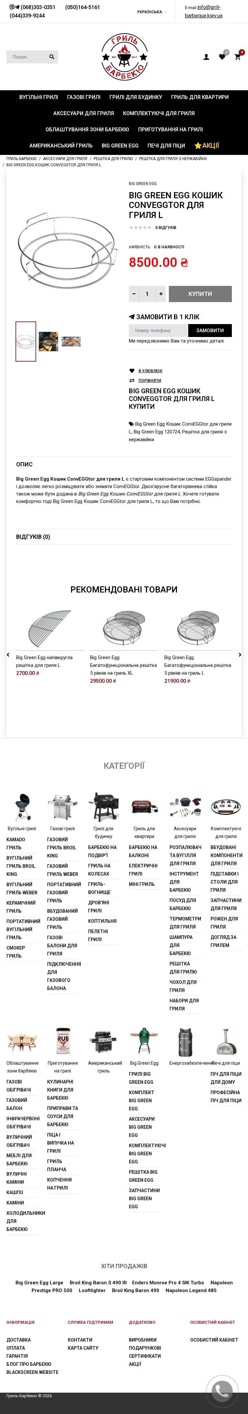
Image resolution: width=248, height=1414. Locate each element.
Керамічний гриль (21, 907)
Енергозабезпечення (192, 1063)
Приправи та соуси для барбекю (62, 1116)
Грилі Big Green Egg (141, 1078)
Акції (135, 1364)
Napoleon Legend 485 (191, 1290)
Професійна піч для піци (226, 1096)
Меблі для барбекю (19, 1159)
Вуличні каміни (16, 1178)
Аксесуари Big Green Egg (142, 1127)
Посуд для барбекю (183, 904)
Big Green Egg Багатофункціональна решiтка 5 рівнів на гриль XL (123, 665)
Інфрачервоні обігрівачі (21, 1122)
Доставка (18, 1340)
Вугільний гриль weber (21, 888)
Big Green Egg (143, 183)
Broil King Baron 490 (135, 1290)
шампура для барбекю (181, 945)
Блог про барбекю (28, 1364)
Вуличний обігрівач (19, 1141)
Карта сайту (83, 1348)
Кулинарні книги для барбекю (60, 1090)
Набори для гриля (184, 1004)
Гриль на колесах (99, 869)
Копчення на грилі (59, 1184)
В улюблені (150, 371)
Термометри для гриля (185, 923)
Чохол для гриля (183, 986)
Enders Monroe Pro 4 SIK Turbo (168, 1283)
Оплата (15, 1348)
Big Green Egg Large (39, 1283)
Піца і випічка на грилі (60, 1143)
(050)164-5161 (82, 7)
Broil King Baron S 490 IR (98, 1283)
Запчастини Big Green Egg (144, 1198)
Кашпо (14, 1192)
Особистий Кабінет (214, 1340)
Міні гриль (142, 884)
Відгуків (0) (33, 536)
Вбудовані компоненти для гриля (226, 855)
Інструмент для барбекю (184, 882)
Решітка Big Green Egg (143, 1176)
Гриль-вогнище (99, 888)
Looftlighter (92, 1290)
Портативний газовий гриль (62, 892)
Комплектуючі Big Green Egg (144, 1153)
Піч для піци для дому (226, 1078)
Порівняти (150, 380)
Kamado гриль (15, 843)
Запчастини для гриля (226, 904)
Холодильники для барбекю (21, 1221)
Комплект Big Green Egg (141, 1100)
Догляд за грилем (223, 941)
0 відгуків (165, 227)
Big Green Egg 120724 (157, 432)
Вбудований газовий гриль (62, 919)
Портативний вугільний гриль (21, 929)
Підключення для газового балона (62, 976)
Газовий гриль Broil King (61, 847)
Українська (149, 12)
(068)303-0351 (37, 7)
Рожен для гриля (224, 923)
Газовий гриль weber (62, 870)
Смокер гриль (15, 952)
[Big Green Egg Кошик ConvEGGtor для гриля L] (67, 250)
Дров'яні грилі (98, 906)
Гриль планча (56, 1165)
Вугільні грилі (22, 828)
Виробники (143, 1340)
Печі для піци (226, 1063)
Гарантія (17, 1356)
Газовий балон (16, 1104)
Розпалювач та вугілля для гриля (185, 855)
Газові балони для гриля (62, 945)
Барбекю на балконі (143, 851)
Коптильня (102, 921)
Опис (24, 464)
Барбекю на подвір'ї (102, 851)
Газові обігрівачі (18, 1086)
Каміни (15, 1202)
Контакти (80, 1340)
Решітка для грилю (183, 967)
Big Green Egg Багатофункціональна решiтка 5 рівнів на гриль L (197, 665)
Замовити (210, 330)
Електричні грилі (143, 869)
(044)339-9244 (27, 16)
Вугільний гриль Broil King (21, 866)
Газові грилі (62, 828)
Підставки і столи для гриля (225, 882)
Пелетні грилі (98, 935)
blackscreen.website (32, 1372)
